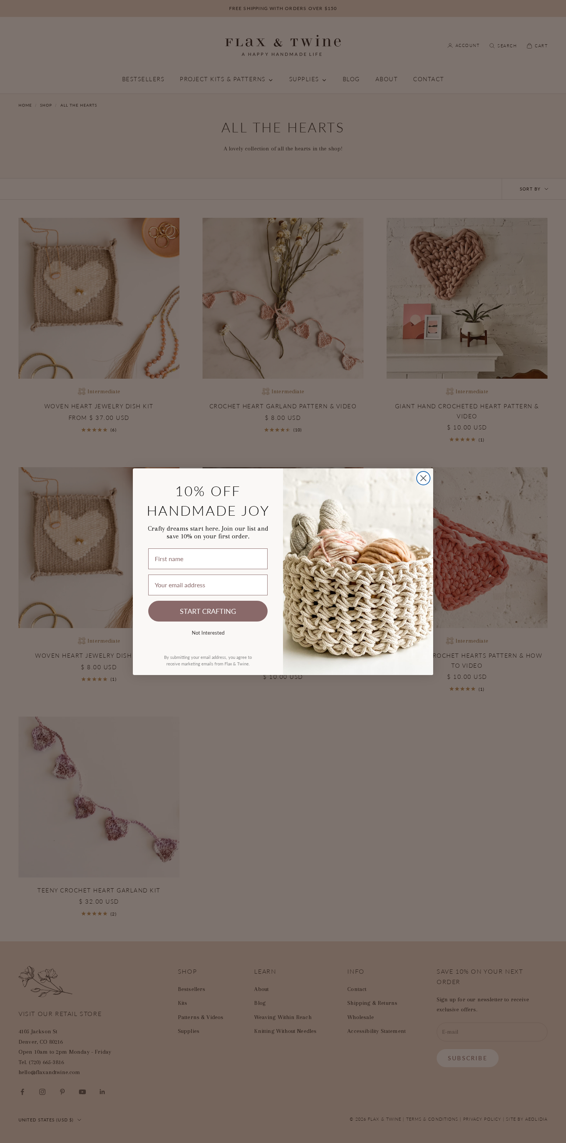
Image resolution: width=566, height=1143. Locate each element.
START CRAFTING (208, 611)
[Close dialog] (423, 478)
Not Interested (208, 632)
